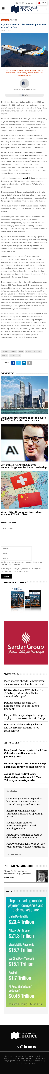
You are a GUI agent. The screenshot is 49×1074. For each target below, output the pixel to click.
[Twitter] (17, 1047)
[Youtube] (30, 1047)
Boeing (13, 352)
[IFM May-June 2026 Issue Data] (26, 1006)
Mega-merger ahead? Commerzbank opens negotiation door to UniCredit (24, 682)
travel (12, 355)
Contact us (20, 1056)
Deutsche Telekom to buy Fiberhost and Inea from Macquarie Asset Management (24, 727)
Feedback (40, 1058)
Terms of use (29, 1063)
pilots (4, 355)
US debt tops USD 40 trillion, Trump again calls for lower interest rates (25, 765)
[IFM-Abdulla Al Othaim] (22, 656)
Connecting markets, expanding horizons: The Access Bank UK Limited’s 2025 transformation (24, 801)
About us (8, 1056)
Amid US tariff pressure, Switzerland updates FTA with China (21, 513)
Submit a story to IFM (14, 1058)
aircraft (5, 352)
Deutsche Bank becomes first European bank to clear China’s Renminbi (21, 705)
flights (28, 352)
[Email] (34, 1047)
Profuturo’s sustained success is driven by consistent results (24, 836)
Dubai (21, 352)
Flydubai (37, 352)
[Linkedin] (25, 1047)
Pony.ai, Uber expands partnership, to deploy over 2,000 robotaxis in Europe (25, 716)
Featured (13, 20)
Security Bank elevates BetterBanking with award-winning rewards (21, 825)
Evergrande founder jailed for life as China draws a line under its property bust (25, 753)
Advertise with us (35, 1056)
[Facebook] (14, 1047)
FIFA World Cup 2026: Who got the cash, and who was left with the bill (25, 845)
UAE (19, 355)
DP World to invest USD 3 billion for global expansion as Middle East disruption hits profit (23, 693)
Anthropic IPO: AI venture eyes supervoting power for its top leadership (24, 466)
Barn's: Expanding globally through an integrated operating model (24, 813)
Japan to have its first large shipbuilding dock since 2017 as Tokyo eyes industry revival (22, 777)
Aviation (5, 20)
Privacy (17, 1063)
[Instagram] (21, 1047)
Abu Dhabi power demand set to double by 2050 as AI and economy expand (23, 418)
